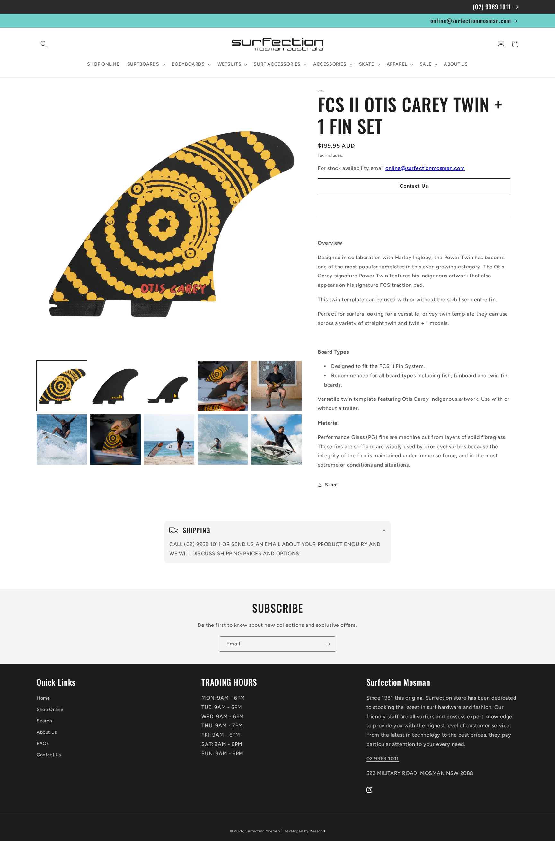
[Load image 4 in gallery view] (223, 386)
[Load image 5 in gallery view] (276, 386)
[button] (44, 44)
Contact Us (49, 755)
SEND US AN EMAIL (256, 544)
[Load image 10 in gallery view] (276, 439)
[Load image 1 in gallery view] (62, 386)
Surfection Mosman (262, 831)
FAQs (43, 743)
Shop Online (50, 709)
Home (43, 698)
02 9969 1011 (382, 759)
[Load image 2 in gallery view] (115, 386)
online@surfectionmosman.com (425, 168)
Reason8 (317, 831)
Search (44, 720)
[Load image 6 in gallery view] (62, 439)
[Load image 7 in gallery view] (115, 439)
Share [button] (331, 484)
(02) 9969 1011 (202, 544)
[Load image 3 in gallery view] (169, 386)
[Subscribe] (328, 644)
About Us (47, 732)
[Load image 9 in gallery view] (223, 439)
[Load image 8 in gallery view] (169, 439)
